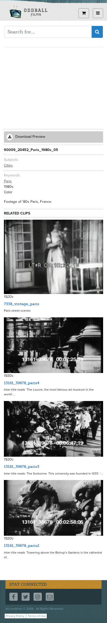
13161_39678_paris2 (21, 545)
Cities (8, 165)
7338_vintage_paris (21, 304)
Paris (8, 181)
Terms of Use (37, 616)
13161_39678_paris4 (21, 383)
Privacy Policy (14, 616)
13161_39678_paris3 (21, 466)
